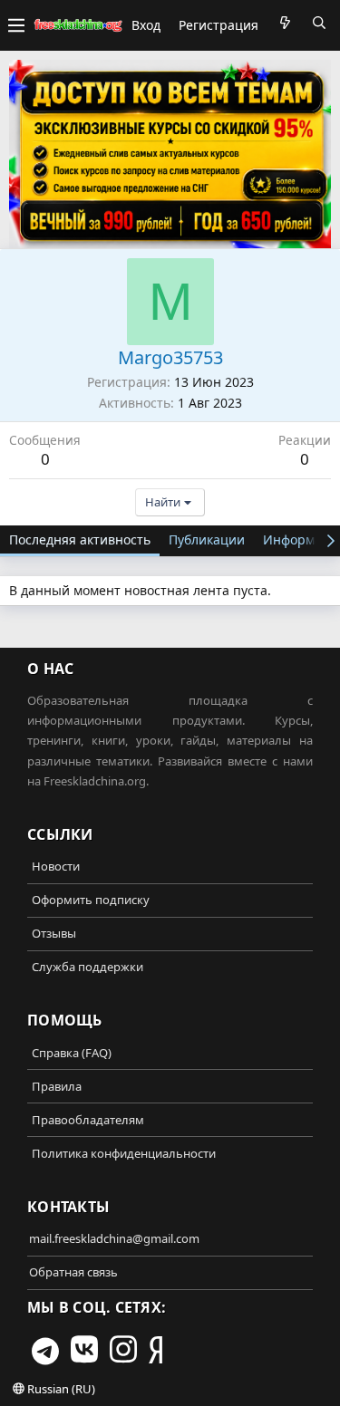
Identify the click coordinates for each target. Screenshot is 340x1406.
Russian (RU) (59, 1389)
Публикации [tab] (207, 539)
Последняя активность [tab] (80, 539)
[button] (16, 25)
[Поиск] (319, 22)
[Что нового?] (284, 22)
